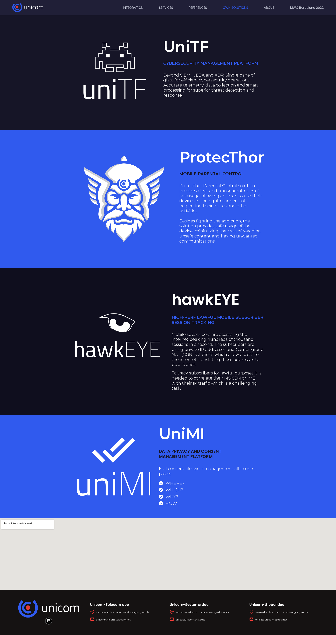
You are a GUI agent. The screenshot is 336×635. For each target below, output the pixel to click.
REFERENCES (198, 7)
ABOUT (269, 7)
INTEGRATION (133, 7)
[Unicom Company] (27, 7)
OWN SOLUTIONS (235, 7)
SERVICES (166, 7)
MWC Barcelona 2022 (307, 7)
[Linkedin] (48, 621)
